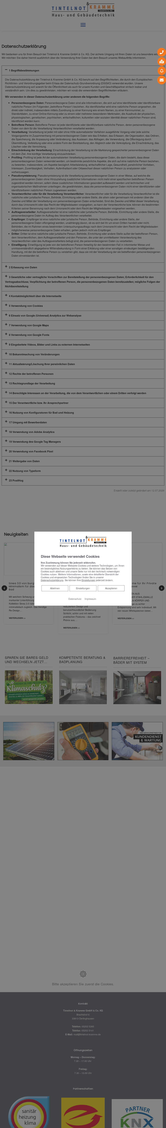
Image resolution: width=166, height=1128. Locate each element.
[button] (161, 52)
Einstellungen (83, 588)
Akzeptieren (111, 588)
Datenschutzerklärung (52, 580)
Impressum (90, 598)
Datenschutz (74, 598)
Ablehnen (55, 588)
